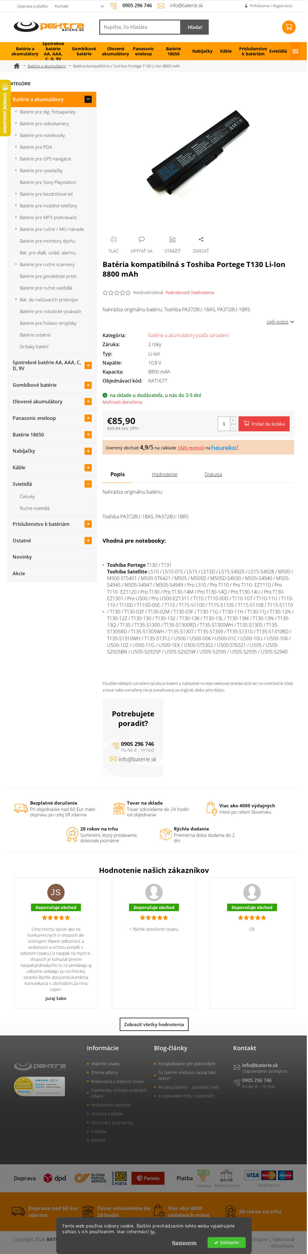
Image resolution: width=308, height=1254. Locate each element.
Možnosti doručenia (123, 402)
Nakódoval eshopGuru (282, 1242)
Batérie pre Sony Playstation (48, 182)
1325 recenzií (190, 448)
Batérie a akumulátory (38, 99)
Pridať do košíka (268, 424)
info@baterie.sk (137, 759)
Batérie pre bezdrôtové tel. (47, 194)
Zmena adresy (104, 1072)
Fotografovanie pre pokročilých (186, 1063)
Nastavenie (184, 1243)
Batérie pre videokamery (44, 123)
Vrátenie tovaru (105, 1063)
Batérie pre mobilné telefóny (48, 206)
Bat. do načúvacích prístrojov (49, 299)
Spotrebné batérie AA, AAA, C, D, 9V (47, 365)
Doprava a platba (32, 6)
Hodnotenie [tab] (164, 474)
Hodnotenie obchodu (111, 1105)
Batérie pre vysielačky (41, 170)
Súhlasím (229, 1242)
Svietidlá (22, 484)
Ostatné (22, 540)
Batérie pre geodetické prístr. (49, 276)
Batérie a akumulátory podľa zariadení (188, 335)
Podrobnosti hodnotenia (190, 292)
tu (152, 1231)
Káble (19, 467)
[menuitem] (23, 51)
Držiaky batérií (34, 346)
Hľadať (195, 27)
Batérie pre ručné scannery (47, 264)
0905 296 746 (137, 743)
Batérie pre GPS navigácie (45, 159)
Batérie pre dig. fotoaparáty (47, 112)
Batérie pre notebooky (42, 135)
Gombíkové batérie (35, 385)
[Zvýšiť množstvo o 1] (233, 420)
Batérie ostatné (35, 335)
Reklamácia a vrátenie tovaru (117, 1081)
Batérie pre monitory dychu (47, 241)
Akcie (19, 573)
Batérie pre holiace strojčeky (48, 323)
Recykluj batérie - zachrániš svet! (188, 1087)
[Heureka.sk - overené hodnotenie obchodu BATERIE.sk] (39, 1086)
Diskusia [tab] (213, 474)
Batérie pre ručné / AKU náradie (52, 229)
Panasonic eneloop (34, 418)
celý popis (277, 321)
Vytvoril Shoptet (252, 1239)
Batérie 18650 (28, 434)
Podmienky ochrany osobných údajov (119, 1093)
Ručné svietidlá (35, 508)
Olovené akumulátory (38, 401)
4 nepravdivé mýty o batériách (186, 1096)
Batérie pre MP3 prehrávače (48, 217)
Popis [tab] (117, 474)
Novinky (22, 557)
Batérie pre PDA (36, 147)
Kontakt (61, 6)
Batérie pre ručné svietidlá (46, 288)
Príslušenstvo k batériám (41, 524)
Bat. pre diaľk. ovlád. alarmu (48, 253)
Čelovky (27, 496)
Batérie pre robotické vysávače (50, 311)
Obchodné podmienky (112, 1122)
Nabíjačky (24, 451)
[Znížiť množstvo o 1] (233, 427)
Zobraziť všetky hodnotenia (154, 1024)
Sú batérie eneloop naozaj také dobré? (187, 1075)
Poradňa (98, 1131)
